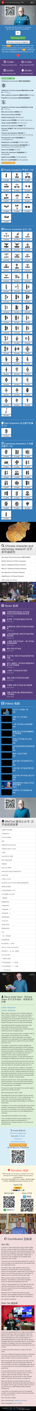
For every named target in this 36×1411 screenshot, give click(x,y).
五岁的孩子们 (5, 833)
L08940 (28, 456)
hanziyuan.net (18, 1139)
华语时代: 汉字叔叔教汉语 (22, 790)
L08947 (7, 487)
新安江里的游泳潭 (7, 860)
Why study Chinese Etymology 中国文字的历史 (15, 557)
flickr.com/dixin (18, 1403)
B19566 (17, 353)
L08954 (17, 508)
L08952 (28, 498)
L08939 (17, 456)
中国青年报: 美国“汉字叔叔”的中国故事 (20, 627)
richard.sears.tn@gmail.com (18, 1133)
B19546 (28, 281)
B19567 (28, 353)
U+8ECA (6, 92)
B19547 (7, 291)
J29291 (7, 201)
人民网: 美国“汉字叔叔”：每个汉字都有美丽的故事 (20, 642)
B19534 (28, 239)
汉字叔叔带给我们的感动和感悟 (23, 747)
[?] (24, 133)
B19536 (17, 250)
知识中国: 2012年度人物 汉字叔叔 (24, 776)
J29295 (17, 211)
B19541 (7, 271)
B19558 (28, 322)
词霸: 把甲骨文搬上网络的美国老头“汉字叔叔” (20, 693)
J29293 (28, 201)
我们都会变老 (5, 924)
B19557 (17, 322)
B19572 (17, 374)
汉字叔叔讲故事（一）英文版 (10, 962)
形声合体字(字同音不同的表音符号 (11, 871)
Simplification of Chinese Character (12, 576)
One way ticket (6, 955)
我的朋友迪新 (5, 917)
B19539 (17, 260)
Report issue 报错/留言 (9, 163)
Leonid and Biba (6, 837)
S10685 (7, 436)
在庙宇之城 (5, 875)
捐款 (24, 50)
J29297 (7, 221)
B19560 (17, 333)
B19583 (7, 415)
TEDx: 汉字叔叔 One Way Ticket (22, 740)
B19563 (17, 343)
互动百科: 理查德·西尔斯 (8, 1010)
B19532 (7, 239)
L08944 (7, 477)
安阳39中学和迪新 (7, 830)
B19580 (7, 405)
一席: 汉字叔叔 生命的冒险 (22, 724)
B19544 (7, 281)
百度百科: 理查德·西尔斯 (8, 1008)
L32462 (7, 518)
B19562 (7, 343)
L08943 (28, 467)
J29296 (28, 211)
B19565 (7, 353)
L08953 (7, 508)
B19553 (7, 312)
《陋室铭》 (5, 898)
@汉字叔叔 (21, 1136)
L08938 (7, 456)
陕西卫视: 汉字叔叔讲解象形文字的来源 (23, 732)
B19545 (17, 281)
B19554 (17, 312)
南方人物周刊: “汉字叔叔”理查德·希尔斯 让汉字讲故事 (20, 664)
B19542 (17, 271)
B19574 (7, 384)
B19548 (17, 291)
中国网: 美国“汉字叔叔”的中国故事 (19, 685)
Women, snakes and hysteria (10, 947)
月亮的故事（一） (7, 913)
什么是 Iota (5, 921)
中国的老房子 (5, 905)
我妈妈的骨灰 (5, 902)
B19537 (28, 250)
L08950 (7, 498)
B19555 (28, 312)
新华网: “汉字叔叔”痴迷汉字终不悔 (19, 619)
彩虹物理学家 (5, 940)
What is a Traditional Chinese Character (13, 568)
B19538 (7, 260)
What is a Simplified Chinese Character (13, 565)
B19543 (28, 271)
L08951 (17, 498)
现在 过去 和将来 (6, 868)
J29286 (17, 180)
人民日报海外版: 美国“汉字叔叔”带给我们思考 (20, 635)
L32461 (28, 508)
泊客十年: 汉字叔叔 (20, 717)
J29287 (28, 180)
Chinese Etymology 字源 (15, 2)
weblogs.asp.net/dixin (20, 1400)
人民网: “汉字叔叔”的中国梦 (17, 670)
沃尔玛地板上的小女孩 (8, 894)
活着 (3, 841)
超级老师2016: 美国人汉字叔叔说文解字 (23, 784)
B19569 (17, 364)
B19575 (17, 384)
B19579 (28, 395)
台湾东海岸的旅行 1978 (8, 890)
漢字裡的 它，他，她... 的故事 (10, 951)
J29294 (7, 211)
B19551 (17, 302)
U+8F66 (6, 109)
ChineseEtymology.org (12, 1409)
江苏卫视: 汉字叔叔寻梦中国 (23, 768)
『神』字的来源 (6, 936)
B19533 (17, 239)
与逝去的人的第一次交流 (9, 849)
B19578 (17, 395)
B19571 (7, 374)
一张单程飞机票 (6, 958)
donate (8, 46)
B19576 (28, 384)
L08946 (28, 477)
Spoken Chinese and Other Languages (13, 561)
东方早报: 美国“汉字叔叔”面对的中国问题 (20, 657)
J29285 (7, 180)
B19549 (28, 291)
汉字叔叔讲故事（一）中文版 (10, 966)
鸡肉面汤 (4, 864)
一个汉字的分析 (6, 970)
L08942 (17, 467)
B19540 (28, 260)
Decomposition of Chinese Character (13, 572)
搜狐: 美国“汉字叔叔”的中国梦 (18, 678)
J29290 (28, 190)
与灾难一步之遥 (6, 879)
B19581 (17, 405)
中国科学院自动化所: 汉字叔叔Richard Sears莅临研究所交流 (18, 613)
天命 (3, 932)
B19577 (7, 395)
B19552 (28, 302)
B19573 (28, 374)
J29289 (17, 190)
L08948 (17, 487)
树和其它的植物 (6, 886)
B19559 (7, 333)
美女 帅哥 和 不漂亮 (7, 856)
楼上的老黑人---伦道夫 (8, 943)
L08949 (28, 487)
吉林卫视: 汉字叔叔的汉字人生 (23, 762)
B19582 (28, 405)
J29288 (7, 190)
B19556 (7, 322)
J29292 (17, 201)
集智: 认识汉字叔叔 (20, 753)
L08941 (7, 467)
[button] (2, 15)
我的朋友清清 (5, 928)
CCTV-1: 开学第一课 (20, 709)
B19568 (7, 364)
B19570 (28, 364)
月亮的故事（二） (7, 909)
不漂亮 (3, 852)
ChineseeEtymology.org (18, 1141)
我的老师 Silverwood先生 (9, 845)
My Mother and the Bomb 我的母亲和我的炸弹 (15, 883)
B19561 (28, 333)
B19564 (28, 343)
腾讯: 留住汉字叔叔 (14, 648)
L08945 (17, 477)
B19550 (7, 302)
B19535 (7, 250)
